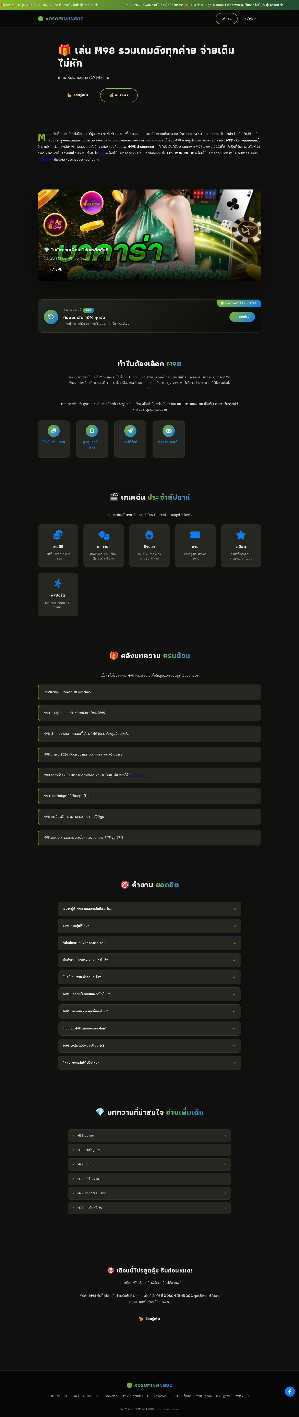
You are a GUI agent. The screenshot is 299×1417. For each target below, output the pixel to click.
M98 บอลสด (204, 1396)
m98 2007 (45, 159)
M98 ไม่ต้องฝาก (106, 1396)
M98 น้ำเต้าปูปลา (132, 1396)
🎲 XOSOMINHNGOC (61, 19)
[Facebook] (290, 1391)
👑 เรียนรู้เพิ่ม (77, 95)
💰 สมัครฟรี (119, 95)
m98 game (139, 775)
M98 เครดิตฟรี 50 (159, 1396)
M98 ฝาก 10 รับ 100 (78, 1396)
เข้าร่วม (250, 18)
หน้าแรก (55, 1396)
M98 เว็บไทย (183, 1396)
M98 (102, 153)
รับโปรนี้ (244, 317)
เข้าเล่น (226, 18)
